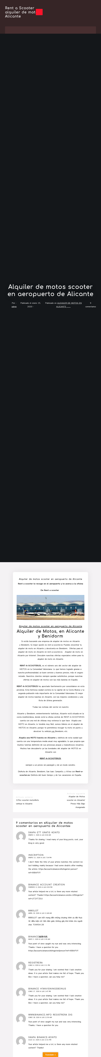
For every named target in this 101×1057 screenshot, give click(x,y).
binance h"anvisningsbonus (47, 989)
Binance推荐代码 (37, 937)
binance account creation (46, 885)
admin (14, 306)
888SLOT (33, 911)
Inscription (36, 855)
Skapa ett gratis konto (44, 832)
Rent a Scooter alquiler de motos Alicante (22, 12)
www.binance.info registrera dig (50, 1015)
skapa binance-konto (42, 1037)
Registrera (35, 963)
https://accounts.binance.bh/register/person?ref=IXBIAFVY (53, 950)
